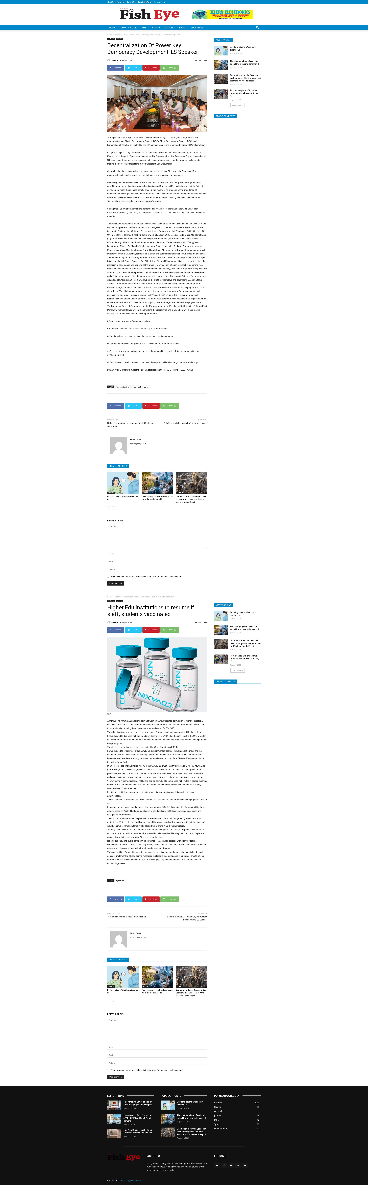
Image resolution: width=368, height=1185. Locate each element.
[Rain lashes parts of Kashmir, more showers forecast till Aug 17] (221, 94)
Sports (183, 27)
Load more (236, 105)
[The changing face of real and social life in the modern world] (157, 483)
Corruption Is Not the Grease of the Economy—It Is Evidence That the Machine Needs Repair (191, 499)
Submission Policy (145, 2)
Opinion (168, 27)
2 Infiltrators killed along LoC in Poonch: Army (185, 423)
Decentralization (122, 387)
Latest (144, 27)
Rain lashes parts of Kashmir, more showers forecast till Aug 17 (244, 93)
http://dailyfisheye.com (138, 444)
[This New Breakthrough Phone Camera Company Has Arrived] (114, 1133)
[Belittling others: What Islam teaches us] (123, 483)
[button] (257, 27)
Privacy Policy (159, 2)
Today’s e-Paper (127, 27)
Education (197, 27)
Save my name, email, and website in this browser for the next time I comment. (147, 576)
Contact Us (131, 2)
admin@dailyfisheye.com (129, 1180)
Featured (111, 39)
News (155, 27)
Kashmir (118, 34)
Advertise (120, 2)
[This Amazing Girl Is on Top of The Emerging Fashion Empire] (114, 1105)
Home (112, 27)
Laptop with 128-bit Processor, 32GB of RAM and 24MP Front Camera (137, 1118)
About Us (110, 2)
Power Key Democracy (140, 387)
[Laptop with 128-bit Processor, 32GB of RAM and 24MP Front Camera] (114, 1119)
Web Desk (117, 60)
